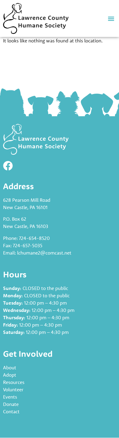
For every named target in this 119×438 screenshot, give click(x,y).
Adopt (9, 375)
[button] (111, 18)
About (9, 367)
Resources (13, 382)
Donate (11, 404)
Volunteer (13, 389)
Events (10, 397)
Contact (11, 411)
